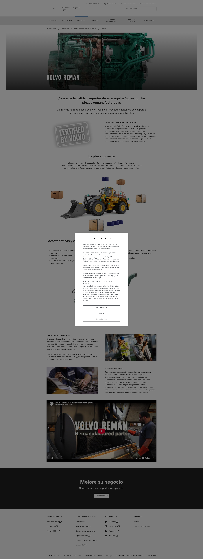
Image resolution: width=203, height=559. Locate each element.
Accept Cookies (101, 308)
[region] (101, 279)
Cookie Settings (101, 319)
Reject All (101, 313)
